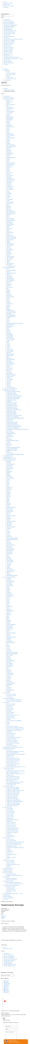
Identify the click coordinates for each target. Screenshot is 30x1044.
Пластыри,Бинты (10, 811)
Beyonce (8, 115)
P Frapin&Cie (9, 547)
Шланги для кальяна (11, 890)
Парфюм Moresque (11, 433)
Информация (7, 70)
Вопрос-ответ (7, 4)
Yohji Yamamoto (10, 263)
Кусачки (8, 849)
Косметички (9, 706)
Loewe (8, 200)
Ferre (8, 322)
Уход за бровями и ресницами (14, 737)
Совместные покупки (8, 6)
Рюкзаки (8, 867)
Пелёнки (9, 833)
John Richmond (10, 189)
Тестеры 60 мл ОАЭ (11, 695)
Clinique (8, 136)
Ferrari (8, 320)
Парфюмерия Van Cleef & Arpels (14, 395)
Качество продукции (11, 73)
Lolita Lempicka (10, 202)
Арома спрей (10, 835)
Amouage (9, 574)
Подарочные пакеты (8, 55)
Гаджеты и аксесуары (9, 47)
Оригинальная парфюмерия (10, 25)
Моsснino (9, 542)
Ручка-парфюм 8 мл (11, 765)
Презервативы (10, 808)
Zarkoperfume (10, 571)
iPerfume (9, 525)
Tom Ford (9, 248)
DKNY (8, 501)
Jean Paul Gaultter (11, 527)
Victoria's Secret (10, 257)
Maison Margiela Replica (12, 539)
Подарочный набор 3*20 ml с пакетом (15, 790)
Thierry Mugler (10, 245)
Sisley (8, 242)
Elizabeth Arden (10, 153)
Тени (8, 724)
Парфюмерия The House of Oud (14, 415)
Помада (8, 719)
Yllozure (8, 260)
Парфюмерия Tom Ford (12, 405)
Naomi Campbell (10, 218)
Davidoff (8, 140)
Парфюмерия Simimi (11, 393)
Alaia (8, 105)
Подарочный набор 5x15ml (13, 793)
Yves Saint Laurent (11, 266)
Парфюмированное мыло (12, 819)
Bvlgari (8, 122)
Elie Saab (9, 151)
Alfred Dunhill (9, 276)
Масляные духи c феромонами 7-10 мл (16, 766)
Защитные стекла (11, 863)
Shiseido (8, 241)
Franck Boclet (10, 510)
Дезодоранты (7, 54)
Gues (8, 269)
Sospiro (8, 446)
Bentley (8, 285)
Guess (8, 171)
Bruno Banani (10, 119)
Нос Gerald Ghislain (11, 270)
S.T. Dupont (9, 372)
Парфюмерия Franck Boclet (13, 398)
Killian (8, 485)
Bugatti (8, 289)
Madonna (9, 207)
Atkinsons (9, 492)
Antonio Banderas (11, 111)
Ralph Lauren (10, 228)
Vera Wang (9, 253)
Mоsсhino (9, 206)
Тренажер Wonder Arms (12, 829)
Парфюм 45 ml (10, 755)
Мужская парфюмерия (9, 23)
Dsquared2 (9, 147)
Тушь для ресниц (10, 736)
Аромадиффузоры (8, 29)
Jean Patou (9, 596)
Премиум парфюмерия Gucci (13, 447)
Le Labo (8, 443)
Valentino (9, 252)
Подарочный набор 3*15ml (13, 794)
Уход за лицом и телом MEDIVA (14, 720)
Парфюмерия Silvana (11, 414)
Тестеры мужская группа (9, 32)
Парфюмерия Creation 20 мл (13, 764)
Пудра (8, 722)
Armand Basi (9, 112)
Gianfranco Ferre (10, 164)
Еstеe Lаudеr (10, 101)
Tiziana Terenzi (10, 419)
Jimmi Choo (9, 184)
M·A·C (8, 204)
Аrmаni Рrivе (9, 465)
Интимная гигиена (11, 836)
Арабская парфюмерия (9, 36)
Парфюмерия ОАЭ (8, 28)
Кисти (8, 858)
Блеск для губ (10, 709)
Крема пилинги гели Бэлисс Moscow (15, 727)
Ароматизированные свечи (10, 30)
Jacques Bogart (10, 335)
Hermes (8, 174)
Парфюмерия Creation (12, 450)
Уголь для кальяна (11, 888)
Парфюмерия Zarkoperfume (13, 428)
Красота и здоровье (8, 53)
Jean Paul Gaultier (11, 179)
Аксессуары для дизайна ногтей (14, 843)
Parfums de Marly (10, 363)
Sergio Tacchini (10, 239)
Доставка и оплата (8, 3)
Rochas (8, 234)
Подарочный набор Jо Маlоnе (13, 791)
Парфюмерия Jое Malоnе (12, 416)
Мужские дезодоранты (12, 879)
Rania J (8, 230)
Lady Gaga (9, 193)
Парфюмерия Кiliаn (11, 411)
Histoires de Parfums (11, 521)
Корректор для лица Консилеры (14, 730)
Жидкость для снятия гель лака (14, 844)
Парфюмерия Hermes (12, 394)
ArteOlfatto (9, 401)
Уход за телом (10, 810)
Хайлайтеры (9, 731)
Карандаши (9, 711)
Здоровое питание (8, 51)
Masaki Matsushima (11, 213)
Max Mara (9, 214)
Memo (8, 216)
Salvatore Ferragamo (11, 237)
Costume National (11, 138)
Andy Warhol (9, 107)
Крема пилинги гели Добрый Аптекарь (15, 729)
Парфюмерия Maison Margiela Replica (15, 454)
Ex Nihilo (8, 158)
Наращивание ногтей (11, 846)
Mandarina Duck (10, 354)
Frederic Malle (10, 421)
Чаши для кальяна (11, 889)
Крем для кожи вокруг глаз (13, 715)
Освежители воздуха (8, 48)
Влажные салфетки (11, 822)
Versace (8, 255)
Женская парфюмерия (9, 22)
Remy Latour (9, 369)
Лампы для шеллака (11, 840)
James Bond (9, 337)
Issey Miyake (9, 178)
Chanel (8, 131)
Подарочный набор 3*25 (12, 796)
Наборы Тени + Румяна (12, 740)
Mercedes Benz (10, 355)
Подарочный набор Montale (13, 789)
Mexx (8, 217)
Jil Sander (9, 182)
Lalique (8, 195)
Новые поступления (8, 21)
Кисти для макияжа (11, 704)
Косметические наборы (12, 726)
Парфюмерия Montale (12, 423)
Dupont (8, 149)
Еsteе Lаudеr (10, 508)
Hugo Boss (9, 177)
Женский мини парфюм (9, 40)
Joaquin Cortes (10, 186)
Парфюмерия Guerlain (12, 402)
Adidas (8, 103)
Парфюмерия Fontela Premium (14, 409)
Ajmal (8, 437)
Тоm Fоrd (9, 563)
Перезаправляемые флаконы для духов (13, 39)
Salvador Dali (9, 235)
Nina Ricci (9, 221)
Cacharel (9, 124)
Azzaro (8, 114)
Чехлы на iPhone (10, 861)
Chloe (8, 132)
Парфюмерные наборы (12, 797)
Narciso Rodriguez (11, 220)
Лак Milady (9, 850)
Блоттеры (6, 64)
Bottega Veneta (10, 117)
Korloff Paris (9, 439)
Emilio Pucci (9, 154)
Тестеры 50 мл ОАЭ (11, 694)
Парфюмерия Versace (12, 407)
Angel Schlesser (10, 108)
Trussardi (9, 250)
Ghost (8, 161)
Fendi (8, 160)
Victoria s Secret (10, 256)
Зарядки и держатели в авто (13, 864)
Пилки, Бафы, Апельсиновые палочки (15, 842)
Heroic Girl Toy (10, 175)
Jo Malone (9, 185)
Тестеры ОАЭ (7, 34)
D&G (8, 497)
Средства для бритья (11, 826)
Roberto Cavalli (10, 232)
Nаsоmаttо (9, 543)
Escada (8, 156)
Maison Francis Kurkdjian (12, 408)
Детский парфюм (8, 61)
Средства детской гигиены (13, 828)
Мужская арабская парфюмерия (14, 701)
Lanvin (8, 197)
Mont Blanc (9, 358)
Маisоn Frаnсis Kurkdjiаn (12, 538)
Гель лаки (9, 853)
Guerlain (8, 170)
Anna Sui (9, 110)
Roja (8, 556)
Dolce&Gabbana (10, 310)
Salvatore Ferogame (11, 515)
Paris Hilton (9, 225)
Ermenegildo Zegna (11, 315)
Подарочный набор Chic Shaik (13, 800)
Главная (6, 69)
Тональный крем (10, 734)
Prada (8, 227)
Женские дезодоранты (12, 878)
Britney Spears (10, 118)
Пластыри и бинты (11, 825)
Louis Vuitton (9, 203)
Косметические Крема (12, 745)
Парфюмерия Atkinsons (12, 448)
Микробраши (10, 821)
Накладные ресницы (11, 733)
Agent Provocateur (11, 104)
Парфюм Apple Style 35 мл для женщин (16, 754)
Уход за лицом (10, 814)
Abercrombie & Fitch (11, 273)
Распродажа (6, 19)
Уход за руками (10, 815)
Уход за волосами (11, 812)
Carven (8, 479)
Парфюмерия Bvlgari (11, 412)
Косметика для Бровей (12, 741)
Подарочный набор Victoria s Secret (15, 801)
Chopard (8, 302)
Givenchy (9, 167)
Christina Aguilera (10, 135)
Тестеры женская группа (9, 33)
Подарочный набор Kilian (12, 798)
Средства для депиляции (12, 830)
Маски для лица (10, 716)
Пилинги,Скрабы (10, 712)
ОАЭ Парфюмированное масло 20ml (15, 751)
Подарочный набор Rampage (13, 804)
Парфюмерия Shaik (11, 400)
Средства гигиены (8, 44)
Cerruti (8, 129)
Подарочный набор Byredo (13, 787)
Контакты (6, 7)
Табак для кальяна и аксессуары (11, 57)
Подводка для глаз (11, 718)
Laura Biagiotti (10, 199)
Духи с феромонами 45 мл (13, 758)
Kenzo (8, 190)
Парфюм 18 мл (10, 757)
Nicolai (8, 573)
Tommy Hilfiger (10, 249)
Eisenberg (9, 150)
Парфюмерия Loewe (11, 404)
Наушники (9, 865)
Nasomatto (9, 361)
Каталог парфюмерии (9, 62)
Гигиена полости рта (11, 823)
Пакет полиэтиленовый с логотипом (15, 883)
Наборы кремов (10, 708)
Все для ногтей (7, 46)
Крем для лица (10, 713)
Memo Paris (9, 444)
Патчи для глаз (10, 744)
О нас (5, 1)
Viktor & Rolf (9, 259)
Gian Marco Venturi (11, 163)
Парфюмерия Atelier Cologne (13, 397)
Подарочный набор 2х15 (12, 805)
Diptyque (9, 143)
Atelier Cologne (10, 468)
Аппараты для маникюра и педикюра (15, 847)
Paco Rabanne (10, 223)
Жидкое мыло (10, 818)
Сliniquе (8, 271)
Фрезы (8, 856)
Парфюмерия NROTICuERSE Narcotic (15, 418)
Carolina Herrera (10, 126)
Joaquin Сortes (10, 340)
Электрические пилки (11, 854)
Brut (7, 288)
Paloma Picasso (10, 224)
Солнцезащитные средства (13, 743)
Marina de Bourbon (11, 211)
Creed (8, 139)
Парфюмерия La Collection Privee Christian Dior (17, 429)
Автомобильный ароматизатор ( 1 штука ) (13, 58)
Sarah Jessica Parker (11, 238)
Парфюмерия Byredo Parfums (13, 391)
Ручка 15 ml (9, 769)
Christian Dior (10, 133)
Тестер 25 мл (10, 697)
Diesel (8, 142)
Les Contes (9, 430)
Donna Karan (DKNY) (11, 146)
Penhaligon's (9, 434)
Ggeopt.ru (7, 1010)
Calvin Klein (9, 125)
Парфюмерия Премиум (9, 26)
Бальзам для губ (10, 705)
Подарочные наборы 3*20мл (13, 777)
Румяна (8, 723)
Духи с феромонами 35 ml (13, 752)
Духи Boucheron (10, 436)
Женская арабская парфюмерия (14, 699)
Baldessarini (9, 284)
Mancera (9, 209)
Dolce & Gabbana (10, 144)
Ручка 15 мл (9, 750)
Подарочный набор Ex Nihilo (13, 803)
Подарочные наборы (8, 43)
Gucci (8, 168)
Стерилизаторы (10, 851)
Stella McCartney (10, 243)
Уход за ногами (10, 817)
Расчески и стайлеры (11, 874)
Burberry (8, 121)
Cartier (8, 128)
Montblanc (9, 489)
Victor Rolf (9, 386)
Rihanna (8, 231)
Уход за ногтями (10, 839)
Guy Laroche (9, 172)
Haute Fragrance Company (13, 440)
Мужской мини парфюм (9, 41)
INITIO (8, 451)
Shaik (8, 482)
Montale (8, 540)
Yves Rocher (9, 264)
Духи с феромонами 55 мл (13, 761)
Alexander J (9, 461)
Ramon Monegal (10, 432)
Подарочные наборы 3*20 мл (13, 759)
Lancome (9, 196)
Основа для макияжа (11, 738)
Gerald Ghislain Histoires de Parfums (15, 323)
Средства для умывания (12, 832)
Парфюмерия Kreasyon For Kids (14, 426)
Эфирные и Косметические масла (14, 875)
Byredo (8, 100)
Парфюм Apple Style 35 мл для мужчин (16, 770)
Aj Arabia (9, 462)
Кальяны (9, 892)
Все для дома (7, 60)
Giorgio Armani (10, 165)
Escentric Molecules (11, 157)
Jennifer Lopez (10, 181)
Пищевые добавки (8, 50)
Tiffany (8, 246)
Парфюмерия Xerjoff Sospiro (13, 425)
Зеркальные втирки (11, 857)
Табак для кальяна (11, 886)
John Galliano (10, 188)
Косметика (6, 37)
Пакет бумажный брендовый (13, 882)
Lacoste (8, 192)
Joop (8, 341)
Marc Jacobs (9, 210)
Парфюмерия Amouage (12, 422)
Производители (7, 80)
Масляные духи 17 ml (12, 762)
